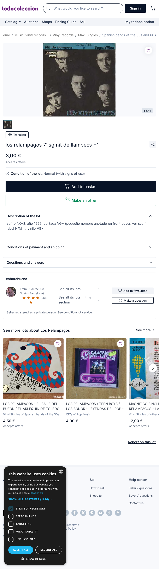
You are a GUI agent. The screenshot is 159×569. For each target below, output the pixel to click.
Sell (82, 22)
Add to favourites (135, 290)
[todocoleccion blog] (118, 513)
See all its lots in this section (75, 299)
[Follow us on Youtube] (101, 513)
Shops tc (96, 495)
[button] (79, 216)
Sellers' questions (140, 488)
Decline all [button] (48, 550)
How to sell (97, 488)
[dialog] (35, 515)
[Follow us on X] (83, 513)
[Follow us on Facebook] (74, 513)
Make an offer (84, 200)
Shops (47, 22)
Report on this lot (142, 442)
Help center (138, 480)
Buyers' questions (141, 495)
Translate (19, 134)
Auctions (31, 22)
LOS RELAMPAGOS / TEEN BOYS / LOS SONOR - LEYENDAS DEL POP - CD (95, 406)
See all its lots (70, 289)
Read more (37, 493)
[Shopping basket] (153, 8)
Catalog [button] (11, 22)
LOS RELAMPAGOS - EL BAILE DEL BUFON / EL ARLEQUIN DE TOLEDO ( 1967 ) (32, 406)
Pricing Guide (65, 22)
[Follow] (148, 50)
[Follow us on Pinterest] (92, 513)
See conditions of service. (75, 312)
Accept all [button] (21, 550)
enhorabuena (16, 279)
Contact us (136, 503)
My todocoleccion (139, 22)
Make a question (135, 300)
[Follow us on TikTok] (109, 513)
